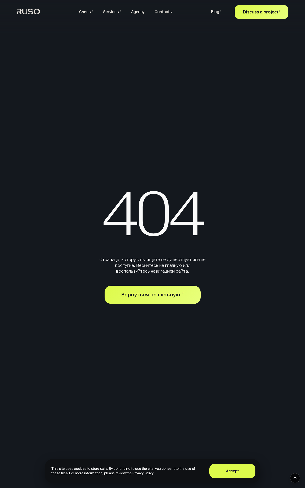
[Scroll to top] (295, 478)
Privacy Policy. (143, 473)
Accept (232, 471)
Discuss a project (261, 12)
